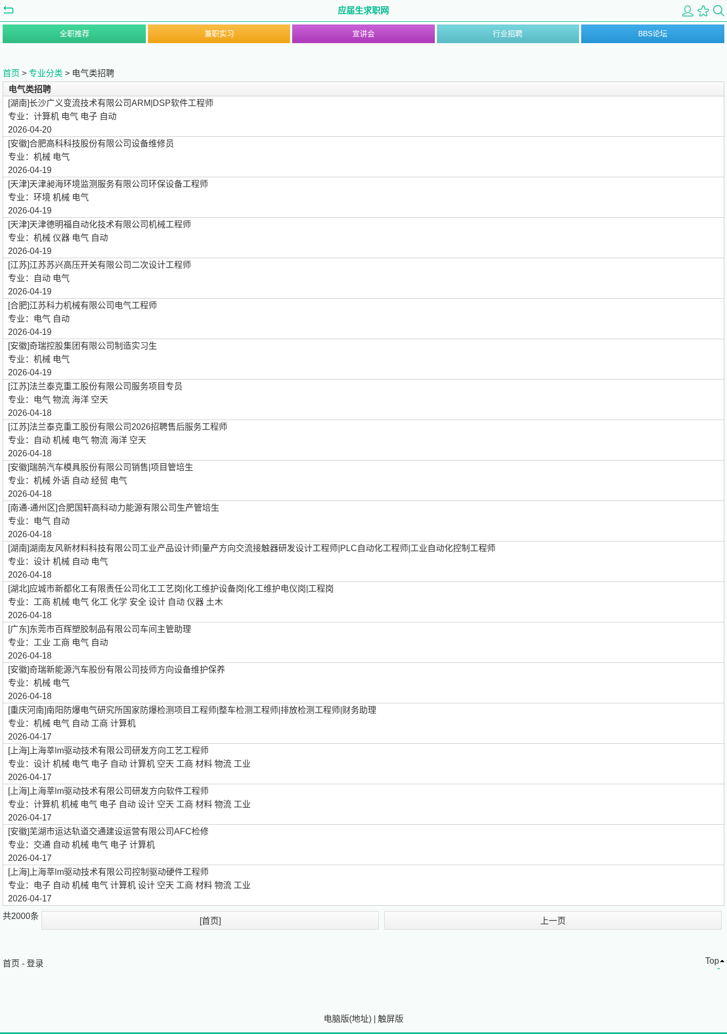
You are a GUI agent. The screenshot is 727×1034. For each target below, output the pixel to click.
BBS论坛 (652, 33)
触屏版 (390, 1018)
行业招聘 (508, 33)
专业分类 (46, 73)
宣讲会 (363, 33)
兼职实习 (219, 33)
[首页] (210, 920)
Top (712, 960)
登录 (35, 963)
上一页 (553, 920)
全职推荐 (74, 33)
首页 (11, 73)
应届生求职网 (363, 10)
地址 (360, 1018)
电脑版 (336, 1018)
